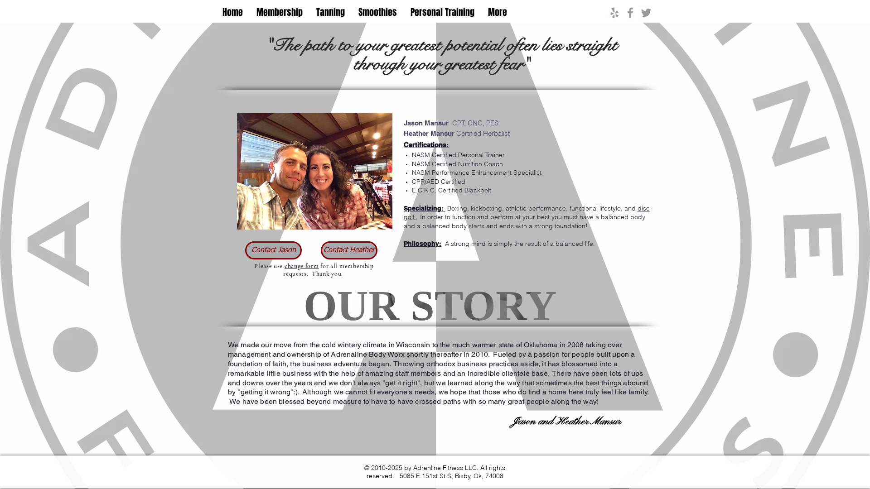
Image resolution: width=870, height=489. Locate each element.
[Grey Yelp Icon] (614, 12)
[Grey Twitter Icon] (646, 12)
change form (302, 266)
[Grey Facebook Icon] (630, 12)
